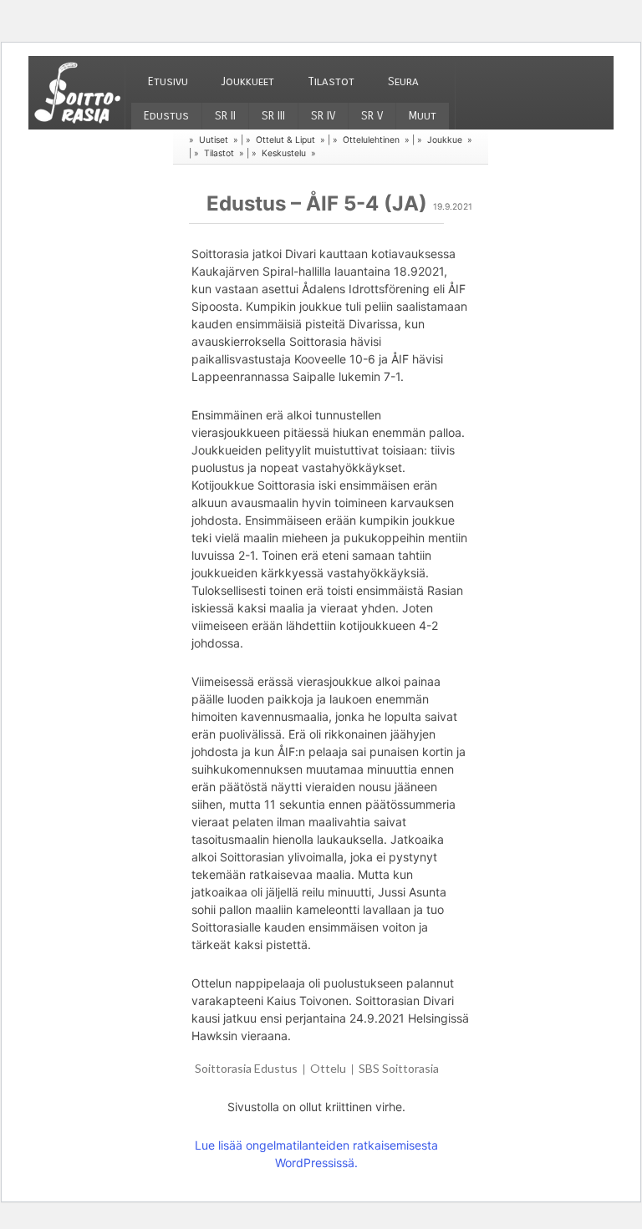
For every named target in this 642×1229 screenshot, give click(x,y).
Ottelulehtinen (371, 140)
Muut (422, 116)
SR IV (323, 116)
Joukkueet (248, 81)
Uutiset (213, 140)
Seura (403, 81)
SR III (273, 116)
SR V (372, 116)
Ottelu (328, 1068)
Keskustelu (284, 153)
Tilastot (331, 81)
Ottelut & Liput (285, 140)
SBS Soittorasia (399, 1068)
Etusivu (168, 81)
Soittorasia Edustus (246, 1068)
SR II (225, 116)
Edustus (166, 116)
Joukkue (444, 140)
